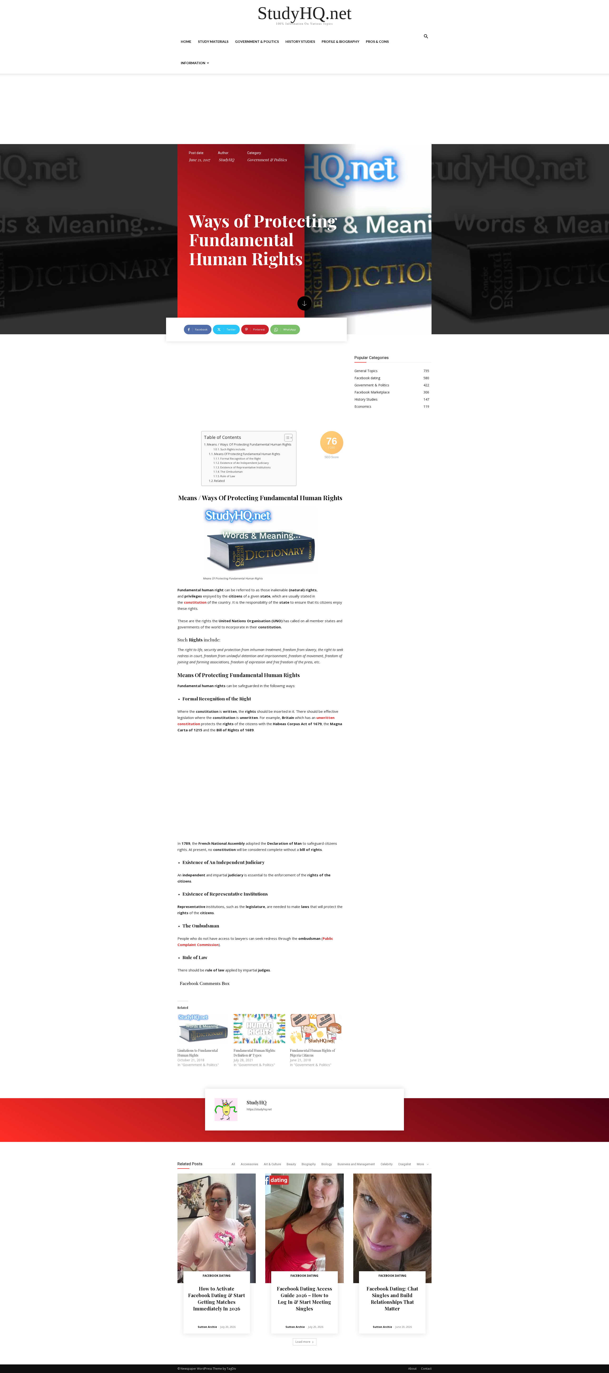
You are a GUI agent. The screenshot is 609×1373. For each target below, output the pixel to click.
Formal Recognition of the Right (240, 458)
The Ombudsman (231, 471)
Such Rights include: (233, 449)
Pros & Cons (377, 41)
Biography (309, 1164)
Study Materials (213, 41)
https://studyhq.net (259, 1109)
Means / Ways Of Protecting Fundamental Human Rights (249, 444)
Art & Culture (272, 1164)
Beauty (291, 1164)
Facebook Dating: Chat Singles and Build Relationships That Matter (392, 1298)
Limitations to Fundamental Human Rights (197, 1053)
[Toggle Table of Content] (286, 438)
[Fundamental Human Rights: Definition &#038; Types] (259, 1028)
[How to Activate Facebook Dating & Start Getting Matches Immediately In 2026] (216, 1228)
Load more (302, 1342)
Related (219, 481)
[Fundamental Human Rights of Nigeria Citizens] (315, 1028)
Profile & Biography (340, 41)
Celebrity (387, 1164)
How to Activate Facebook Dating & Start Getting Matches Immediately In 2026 (216, 1298)
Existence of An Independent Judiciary (244, 463)
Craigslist (404, 1164)
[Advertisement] (304, 109)
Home (186, 41)
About (412, 1369)
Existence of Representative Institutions (245, 467)
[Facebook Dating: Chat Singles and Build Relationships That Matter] (392, 1228)
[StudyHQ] (228, 1109)
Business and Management (356, 1164)
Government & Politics (257, 41)
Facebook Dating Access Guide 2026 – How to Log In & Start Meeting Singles (304, 1298)
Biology (326, 1164)
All (233, 1164)
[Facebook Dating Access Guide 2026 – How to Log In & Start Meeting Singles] (304, 1228)
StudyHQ (226, 159)
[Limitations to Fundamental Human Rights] (203, 1028)
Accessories (249, 1164)
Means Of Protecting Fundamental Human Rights (247, 454)
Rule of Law (227, 476)
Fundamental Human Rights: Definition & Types (254, 1053)
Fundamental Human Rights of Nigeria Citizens (312, 1053)
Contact (426, 1369)
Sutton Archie (207, 1327)
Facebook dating (217, 1276)
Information (193, 63)
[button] (426, 37)
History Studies (300, 41)
